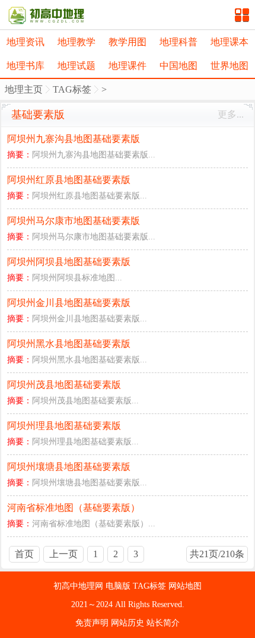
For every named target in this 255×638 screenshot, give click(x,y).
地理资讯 (25, 42)
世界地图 (229, 66)
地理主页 (24, 89)
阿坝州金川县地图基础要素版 (68, 303)
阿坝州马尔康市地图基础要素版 (73, 221)
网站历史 (128, 622)
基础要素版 (38, 115)
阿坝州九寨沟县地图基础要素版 (73, 139)
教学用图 (127, 42)
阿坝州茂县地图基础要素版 (64, 385)
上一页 (63, 554)
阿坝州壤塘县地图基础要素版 (68, 467)
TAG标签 (72, 89)
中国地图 (178, 66)
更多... (231, 114)
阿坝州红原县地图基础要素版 (68, 180)
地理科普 (178, 42)
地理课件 (127, 66)
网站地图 (185, 586)
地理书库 (25, 66)
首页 (24, 554)
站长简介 (163, 622)
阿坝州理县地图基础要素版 (64, 426)
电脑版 (119, 586)
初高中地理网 (79, 586)
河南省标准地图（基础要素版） (73, 508)
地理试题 (76, 66)
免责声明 (93, 622)
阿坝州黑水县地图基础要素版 (68, 344)
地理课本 (229, 42)
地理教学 (76, 42)
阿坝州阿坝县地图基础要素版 (68, 262)
